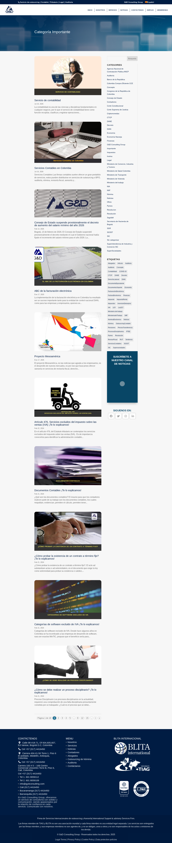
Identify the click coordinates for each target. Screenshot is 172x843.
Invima (109, 156)
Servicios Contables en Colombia (52, 168)
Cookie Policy (88, 839)
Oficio (109, 202)
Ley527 (120, 307)
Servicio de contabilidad (47, 100)
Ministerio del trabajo (115, 183)
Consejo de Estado (114, 98)
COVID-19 (122, 271)
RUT (121, 339)
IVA (109, 307)
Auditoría (110, 76)
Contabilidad (112, 271)
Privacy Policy (74, 839)
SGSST (110, 232)
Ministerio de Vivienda (116, 179)
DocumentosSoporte (115, 287)
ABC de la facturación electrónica (53, 290)
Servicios (112, 10)
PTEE (128, 331)
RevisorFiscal (112, 339)
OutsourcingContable (123, 323)
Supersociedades (119, 348)
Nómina (110, 194)
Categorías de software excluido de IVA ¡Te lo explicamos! (66, 624)
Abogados (111, 263)
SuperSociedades (114, 251)
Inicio (90, 10)
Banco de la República (116, 79)
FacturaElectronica (114, 295)
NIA (108, 186)
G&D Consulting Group (133, 2)
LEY (114, 307)
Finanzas (110, 141)
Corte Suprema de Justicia (117, 110)
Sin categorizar (113, 240)
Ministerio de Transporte (116, 175)
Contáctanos (74, 766)
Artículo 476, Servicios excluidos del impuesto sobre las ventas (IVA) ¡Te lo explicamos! (65, 423)
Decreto (110, 125)
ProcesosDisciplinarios (116, 331)
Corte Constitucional (115, 106)
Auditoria (128, 263)
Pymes (109, 206)
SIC (108, 236)
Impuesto (111, 299)
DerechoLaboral (113, 279)
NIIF (108, 190)
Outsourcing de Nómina (79, 759)
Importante (111, 148)
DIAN (109, 129)
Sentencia (129, 339)
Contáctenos (137, 10)
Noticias (124, 10)
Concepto (111, 87)
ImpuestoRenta (122, 299)
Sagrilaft (110, 218)
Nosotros (100, 10)
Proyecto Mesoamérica (47, 356)
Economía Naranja (114, 137)
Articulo (120, 263)
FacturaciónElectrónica (116, 291)
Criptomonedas (113, 114)
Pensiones (111, 327)
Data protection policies (106, 839)
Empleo (150, 10)
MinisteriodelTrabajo (115, 315)
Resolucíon (111, 210)
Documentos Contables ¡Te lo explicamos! (57, 490)
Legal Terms (60, 839)
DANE (109, 121)
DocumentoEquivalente (116, 283)
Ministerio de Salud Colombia (118, 171)
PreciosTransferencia (125, 327)
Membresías (162, 10)
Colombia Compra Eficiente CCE (120, 83)
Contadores (111, 102)
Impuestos (111, 152)
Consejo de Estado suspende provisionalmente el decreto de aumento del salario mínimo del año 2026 (66, 224)
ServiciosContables (114, 343)
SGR (109, 228)
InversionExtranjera (124, 303)
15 (87, 718)
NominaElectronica (114, 319)
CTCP (109, 117)
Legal (109, 160)
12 (82, 718)
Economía (111, 133)
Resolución (111, 214)
